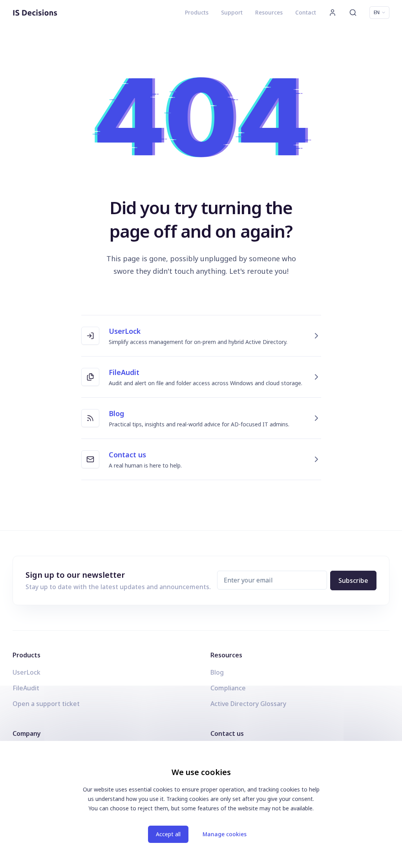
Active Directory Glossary (248, 703)
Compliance (228, 688)
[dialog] (201, 804)
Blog (217, 672)
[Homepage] (35, 12)
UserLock (26, 672)
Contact (305, 12)
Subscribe (353, 580)
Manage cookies (225, 834)
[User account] (332, 12)
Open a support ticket (46, 703)
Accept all (168, 834)
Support (232, 12)
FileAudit (26, 688)
